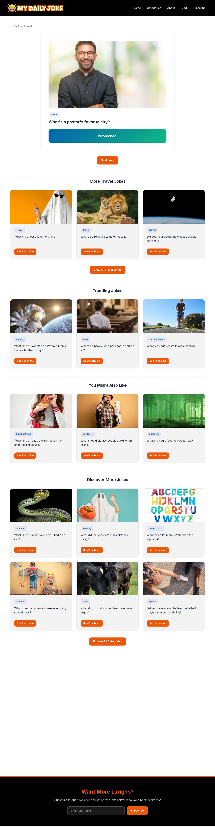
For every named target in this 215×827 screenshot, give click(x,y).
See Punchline (25, 251)
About (171, 8)
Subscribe (199, 8)
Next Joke (107, 160)
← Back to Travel (21, 26)
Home (137, 8)
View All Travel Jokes (107, 269)
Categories (154, 8)
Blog (184, 8)
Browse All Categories (107, 641)
